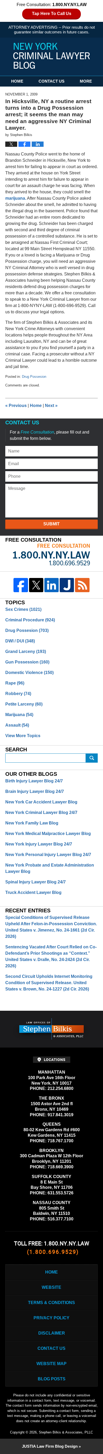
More (86, 81)
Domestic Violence (29, 672)
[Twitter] (36, 585)
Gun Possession (27, 662)
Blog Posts (51, 1379)
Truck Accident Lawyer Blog (33, 892)
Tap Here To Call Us (51, 13)
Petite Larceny (24, 704)
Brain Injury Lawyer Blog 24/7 (34, 791)
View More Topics (22, 735)
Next (51, 405)
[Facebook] (20, 585)
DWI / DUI (20, 641)
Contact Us (51, 81)
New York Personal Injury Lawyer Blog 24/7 (48, 854)
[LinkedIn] (51, 585)
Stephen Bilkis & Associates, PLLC (66, 1432)
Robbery (18, 693)
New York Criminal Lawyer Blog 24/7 (41, 812)
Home (17, 81)
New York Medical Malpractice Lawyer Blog (48, 833)
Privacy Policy (51, 1318)
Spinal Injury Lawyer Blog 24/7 (35, 882)
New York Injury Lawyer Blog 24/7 (38, 844)
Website (51, 1287)
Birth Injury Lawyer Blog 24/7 (34, 781)
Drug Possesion (34, 377)
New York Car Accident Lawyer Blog (41, 802)
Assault (17, 725)
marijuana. (15, 198)
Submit (51, 524)
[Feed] (82, 585)
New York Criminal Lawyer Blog (51, 56)
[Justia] (66, 585)
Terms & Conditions (51, 1302)
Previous (16, 405)
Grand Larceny (25, 651)
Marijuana (19, 714)
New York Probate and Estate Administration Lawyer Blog (49, 868)
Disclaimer (51, 1333)
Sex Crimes (23, 609)
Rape (14, 683)
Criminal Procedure (30, 620)
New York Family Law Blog (31, 823)
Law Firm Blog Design (50, 1446)
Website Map (51, 1363)
